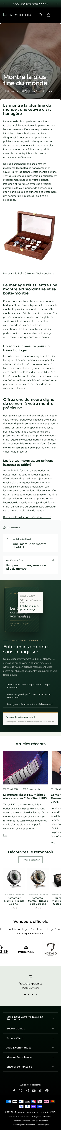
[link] (30, 3)
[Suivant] (56, 3)
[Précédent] (4, 3)
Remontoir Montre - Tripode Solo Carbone (38, 900)
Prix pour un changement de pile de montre (26, 567)
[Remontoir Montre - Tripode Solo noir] (14, 879)
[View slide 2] (28, 994)
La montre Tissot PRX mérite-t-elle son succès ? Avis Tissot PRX (25, 796)
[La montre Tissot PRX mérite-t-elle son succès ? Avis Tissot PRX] (25, 767)
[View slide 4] (36, 994)
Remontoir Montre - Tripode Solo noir (14, 900)
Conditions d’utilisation (21, 1121)
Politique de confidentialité (42, 1117)
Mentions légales (43, 1125)
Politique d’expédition (40, 1121)
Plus (5, 835)
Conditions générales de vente (23, 1125)
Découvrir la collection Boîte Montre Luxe (27, 517)
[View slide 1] (25, 994)
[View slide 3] (32, 994)
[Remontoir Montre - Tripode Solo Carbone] (38, 879)
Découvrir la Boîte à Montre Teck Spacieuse (28, 273)
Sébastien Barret (44, 91)
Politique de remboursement (19, 1117)
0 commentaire (13, 528)
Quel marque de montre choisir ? (29, 545)
